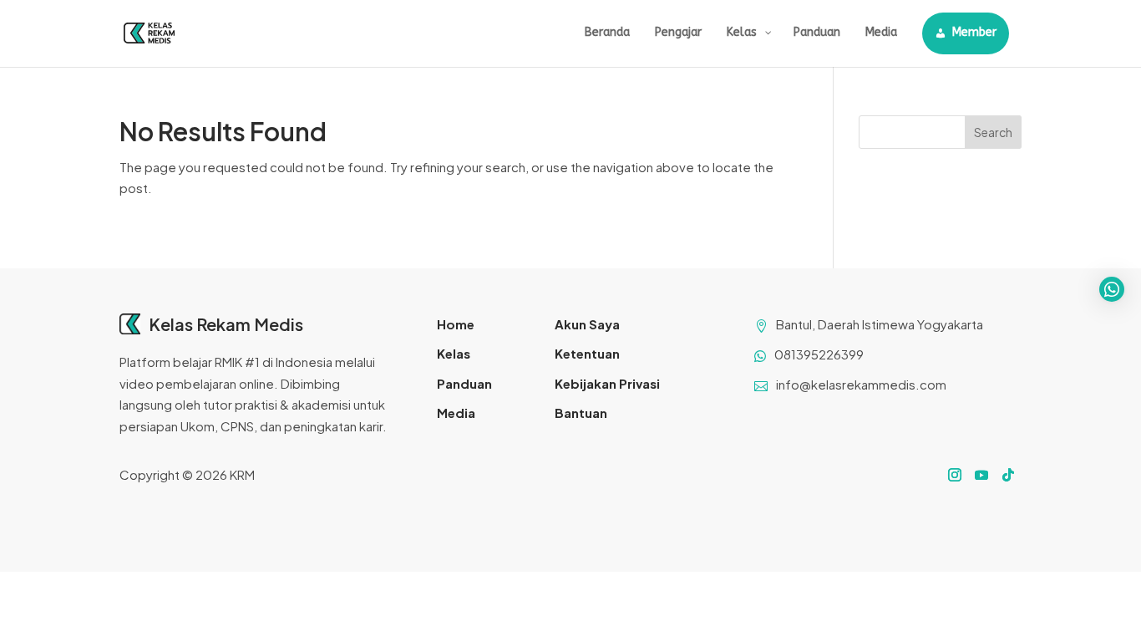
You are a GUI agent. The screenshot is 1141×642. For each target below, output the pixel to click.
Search (993, 132)
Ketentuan (587, 353)
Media (456, 412)
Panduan (464, 383)
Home (455, 324)
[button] (1111, 289)
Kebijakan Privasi (607, 383)
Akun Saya (587, 324)
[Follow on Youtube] (981, 474)
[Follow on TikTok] (1008, 474)
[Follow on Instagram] (954, 474)
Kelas (453, 353)
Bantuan (581, 412)
